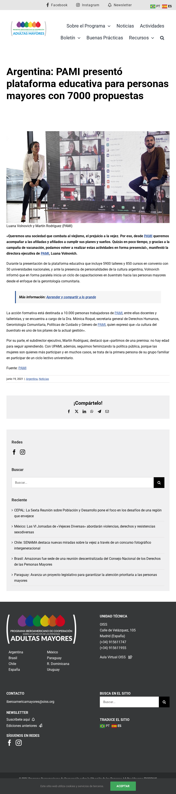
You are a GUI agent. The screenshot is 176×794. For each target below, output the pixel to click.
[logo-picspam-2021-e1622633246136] (29, 23)
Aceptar (123, 786)
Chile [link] (12, 664)
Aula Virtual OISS (113, 657)
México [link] (52, 652)
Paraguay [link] (54, 658)
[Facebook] (14, 452)
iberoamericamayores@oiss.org (30, 702)
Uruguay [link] (53, 670)
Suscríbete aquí (18, 719)
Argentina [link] (16, 652)
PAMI (148, 236)
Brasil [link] (13, 658)
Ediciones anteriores (22, 726)
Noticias (44, 378)
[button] (162, 38)
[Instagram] (22, 452)
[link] (41, 618)
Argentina (32, 378)
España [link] (14, 670)
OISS (103, 624)
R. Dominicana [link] (58, 664)
